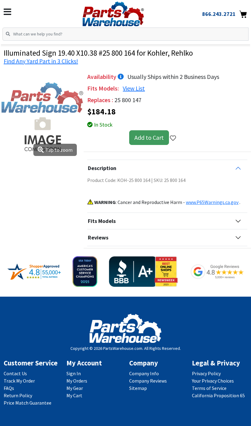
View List (134, 88)
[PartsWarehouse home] (123, 12)
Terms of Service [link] (209, 388)
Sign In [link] (73, 373)
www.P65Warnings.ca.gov (212, 202)
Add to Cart (149, 137)
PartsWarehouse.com (122, 348)
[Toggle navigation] (7, 12)
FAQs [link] (9, 388)
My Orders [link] (76, 381)
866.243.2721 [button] (219, 13)
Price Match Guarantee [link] (27, 403)
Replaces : (100, 100)
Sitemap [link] (138, 388)
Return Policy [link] (18, 395)
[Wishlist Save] (173, 138)
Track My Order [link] (19, 381)
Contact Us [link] (15, 373)
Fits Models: (103, 88)
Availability (102, 76)
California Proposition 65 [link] (218, 395)
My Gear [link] (74, 388)
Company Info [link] (144, 373)
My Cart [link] (74, 395)
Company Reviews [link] (148, 381)
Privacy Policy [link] (206, 373)
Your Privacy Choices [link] (213, 381)
